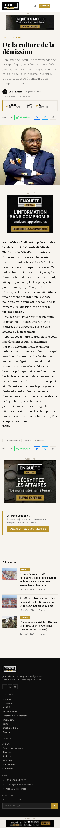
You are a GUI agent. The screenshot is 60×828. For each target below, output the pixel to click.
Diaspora (6, 732)
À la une (6, 744)
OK (54, 806)
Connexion (7, 768)
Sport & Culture (10, 728)
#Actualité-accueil (34, 440)
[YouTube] (15, 686)
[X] (10, 686)
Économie (7, 703)
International (8, 720)
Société (6, 707)
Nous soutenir (9, 764)
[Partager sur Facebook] (37, 117)
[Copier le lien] (53, 117)
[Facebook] (4, 686)
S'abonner (44, 6)
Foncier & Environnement (14, 715)
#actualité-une (12, 440)
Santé (5, 724)
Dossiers (6, 752)
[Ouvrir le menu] (55, 6)
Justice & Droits (12, 37)
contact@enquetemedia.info (19, 784)
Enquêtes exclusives (12, 748)
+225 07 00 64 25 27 (16, 780)
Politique (6, 699)
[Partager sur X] (45, 117)
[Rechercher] (34, 5)
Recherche (7, 756)
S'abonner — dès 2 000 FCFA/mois (28, 529)
